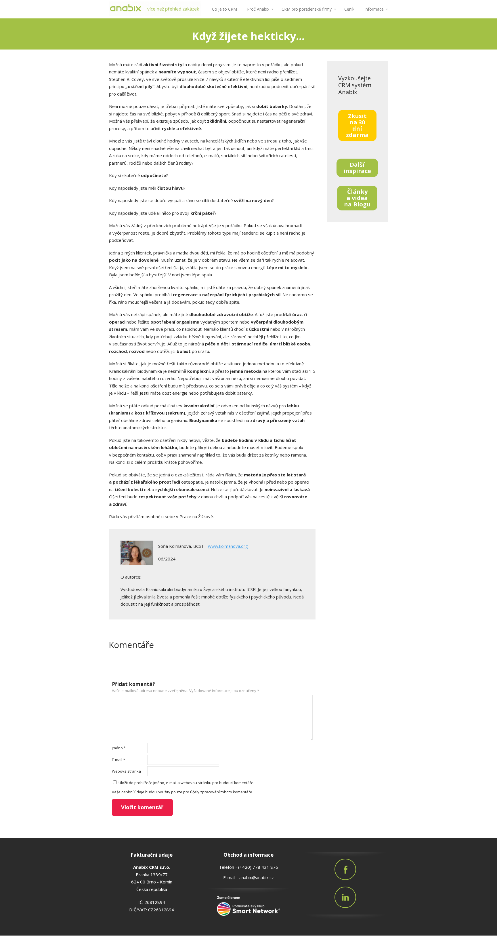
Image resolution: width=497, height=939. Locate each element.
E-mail (118, 759)
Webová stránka (126, 771)
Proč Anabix (258, 9)
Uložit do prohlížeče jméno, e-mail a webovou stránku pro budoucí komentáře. (186, 782)
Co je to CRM (224, 9)
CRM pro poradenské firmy (307, 9)
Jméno (119, 747)
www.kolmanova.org (228, 546)
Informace (374, 9)
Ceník (349, 9)
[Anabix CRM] (155, 9)
